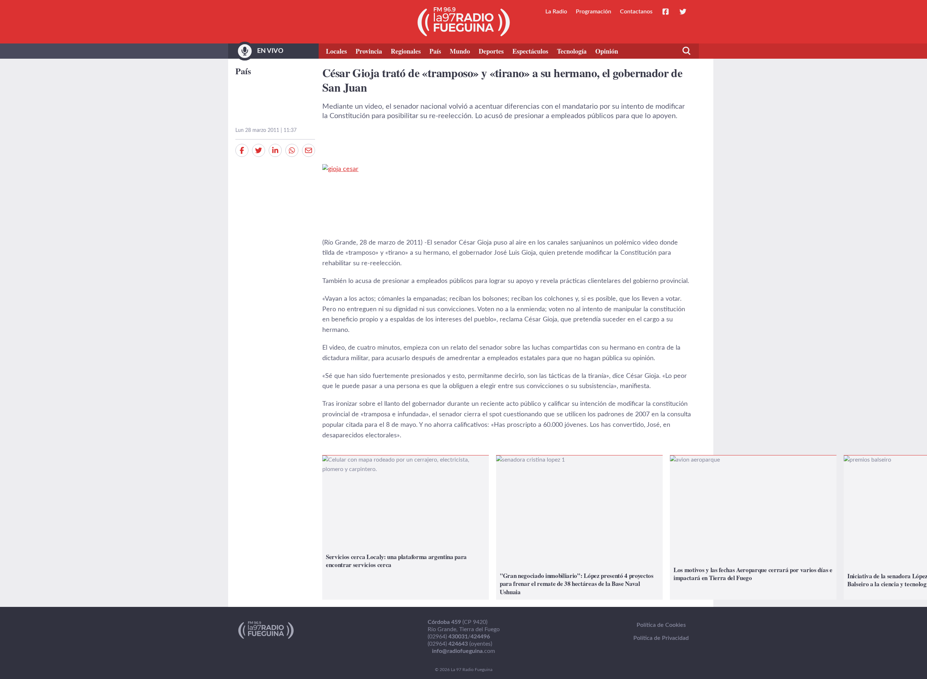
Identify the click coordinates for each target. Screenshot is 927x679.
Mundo (460, 51)
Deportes (491, 51)
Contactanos (636, 11)
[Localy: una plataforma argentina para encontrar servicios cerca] (405, 527)
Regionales (406, 51)
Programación (593, 11)
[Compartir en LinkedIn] (275, 150)
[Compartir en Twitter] (258, 150)
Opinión (606, 51)
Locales (336, 51)
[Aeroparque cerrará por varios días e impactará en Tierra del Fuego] (753, 527)
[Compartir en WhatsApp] (291, 150)
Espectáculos (530, 51)
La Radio (556, 11)
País (435, 51)
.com (463, 651)
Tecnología (572, 51)
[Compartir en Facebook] (241, 150)
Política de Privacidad (661, 638)
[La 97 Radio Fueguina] (464, 21)
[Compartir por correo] (308, 150)
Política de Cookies (661, 625)
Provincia (369, 51)
